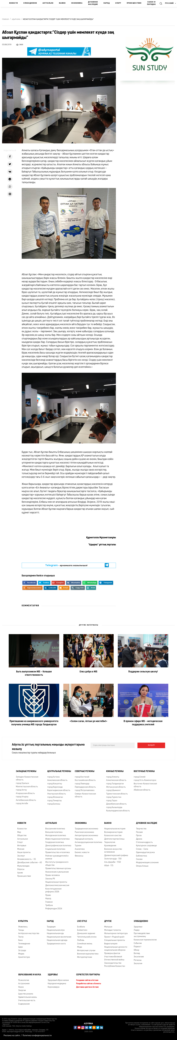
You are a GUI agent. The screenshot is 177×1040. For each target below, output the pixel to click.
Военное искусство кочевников (113, 850)
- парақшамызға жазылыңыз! (66, 565)
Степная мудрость (144, 842)
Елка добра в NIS (88, 672)
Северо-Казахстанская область (85, 795)
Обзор (136, 950)
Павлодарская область (85, 787)
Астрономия (23, 984)
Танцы (21, 930)
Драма (139, 839)
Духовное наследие (93, 3)
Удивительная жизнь (27, 997)
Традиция (51, 927)
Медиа (21, 954)
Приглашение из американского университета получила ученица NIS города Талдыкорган (34, 723)
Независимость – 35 (26, 859)
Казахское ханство (113, 836)
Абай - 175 (108, 866)
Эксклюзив (139, 957)
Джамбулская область (116, 804)
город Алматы (112, 777)
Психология (23, 980)
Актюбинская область (26, 800)
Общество (22, 836)
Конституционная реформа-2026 (53, 890)
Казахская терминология (145, 940)
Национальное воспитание (59, 937)
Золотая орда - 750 (113, 859)
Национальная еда (55, 934)
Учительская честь (26, 1001)
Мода (79, 947)
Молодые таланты (112, 930)
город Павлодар (82, 784)
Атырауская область (25, 793)
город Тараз (111, 801)
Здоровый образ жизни (58, 980)
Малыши (108, 927)
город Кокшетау (54, 784)
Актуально (48, 3)
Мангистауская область (27, 787)
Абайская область (142, 790)
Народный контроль (84, 839)
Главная (5, 19)
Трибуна (49, 905)
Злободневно (30, 3)
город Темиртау (54, 801)
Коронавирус (54, 987)
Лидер (137, 930)
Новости (13, 3)
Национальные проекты (56, 882)
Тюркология (109, 842)
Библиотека (141, 856)
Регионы (137, 960)
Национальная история (114, 829)
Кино (20, 940)
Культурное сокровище (146, 846)
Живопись (23, 927)
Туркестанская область (117, 794)
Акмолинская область (57, 780)
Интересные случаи (86, 951)
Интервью (21, 846)
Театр (21, 937)
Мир (19, 832)
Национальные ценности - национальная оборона (116, 948)
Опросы (20, 869)
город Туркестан (113, 797)
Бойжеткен (82, 930)
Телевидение (24, 944)
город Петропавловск (84, 791)
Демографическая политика (58, 846)
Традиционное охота (56, 944)
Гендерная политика (54, 842)
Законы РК (50, 879)
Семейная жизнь (84, 944)
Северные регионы (84, 771)
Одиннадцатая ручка (145, 852)
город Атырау (22, 797)
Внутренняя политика (55, 829)
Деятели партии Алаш (114, 839)
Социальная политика (55, 849)
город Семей (139, 777)
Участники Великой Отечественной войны (114, 958)
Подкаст (137, 947)
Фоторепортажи (84, 957)
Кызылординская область (118, 811)
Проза (139, 836)
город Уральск (22, 783)
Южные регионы (114, 771)
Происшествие (134, 3)
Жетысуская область (116, 787)
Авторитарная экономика (86, 836)
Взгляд (137, 953)
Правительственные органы (58, 869)
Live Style (82, 921)
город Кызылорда (114, 807)
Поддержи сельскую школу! (143, 672)
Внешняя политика (54, 832)
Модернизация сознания (147, 863)
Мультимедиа (23, 866)
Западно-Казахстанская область (27, 778)
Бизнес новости (82, 852)
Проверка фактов (112, 953)
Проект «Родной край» (114, 937)
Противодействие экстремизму (142, 935)
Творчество (141, 829)
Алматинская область (116, 780)
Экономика (77, 3)
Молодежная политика (55, 836)
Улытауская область (56, 794)
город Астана (53, 777)
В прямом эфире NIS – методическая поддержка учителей (143, 723)
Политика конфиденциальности (37, 1036)
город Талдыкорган (115, 784)
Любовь (80, 940)
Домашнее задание (86, 934)
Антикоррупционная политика (88, 842)
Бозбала (81, 927)
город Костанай (82, 777)
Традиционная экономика (86, 829)
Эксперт (21, 856)
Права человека (52, 875)
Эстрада (22, 951)
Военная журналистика (87, 954)
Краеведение (110, 846)
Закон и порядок (151, 3)
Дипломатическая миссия (57, 885)
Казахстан (22, 829)
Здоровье (138, 927)
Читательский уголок (87, 937)
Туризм (78, 846)
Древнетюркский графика (116, 856)
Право (48, 895)
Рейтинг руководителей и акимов (56, 857)
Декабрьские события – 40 (29, 863)
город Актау (21, 790)
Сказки (139, 859)
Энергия (22, 990)
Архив (20, 873)
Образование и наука (29, 975)
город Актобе (22, 804)
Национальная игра (56, 930)
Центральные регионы (59, 771)
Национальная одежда (57, 940)
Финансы (79, 856)
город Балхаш (53, 804)
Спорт (118, 3)
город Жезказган (55, 797)
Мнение (20, 849)
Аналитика (80, 849)
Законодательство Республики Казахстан (114, 964)
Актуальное (22, 839)
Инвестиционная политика (57, 839)
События (138, 943)
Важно (62, 3)
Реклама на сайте (12, 1036)
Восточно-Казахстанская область (145, 785)
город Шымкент (113, 791)
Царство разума (25, 994)
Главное (49, 902)
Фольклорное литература (116, 934)
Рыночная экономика (84, 832)
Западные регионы (26, 771)
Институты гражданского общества (56, 863)
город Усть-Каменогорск (145, 780)
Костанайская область (85, 780)
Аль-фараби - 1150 (112, 862)
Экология (138, 964)
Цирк (20, 947)
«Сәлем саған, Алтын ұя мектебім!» (88, 721)
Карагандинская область (58, 791)
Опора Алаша (142, 866)
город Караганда (55, 787)
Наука (21, 987)
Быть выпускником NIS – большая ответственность (34, 673)
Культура (23, 921)
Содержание (24, 1004)
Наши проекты (24, 852)
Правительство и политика (57, 852)
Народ (107, 3)
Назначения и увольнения (57, 872)
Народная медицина (57, 984)
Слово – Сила (142, 849)
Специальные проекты (114, 940)
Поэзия (139, 832)
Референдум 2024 (53, 909)
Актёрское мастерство (28, 934)
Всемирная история (113, 832)
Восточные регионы (144, 771)
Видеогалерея (110, 944)
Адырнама (16, 19)
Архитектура (24, 957)
